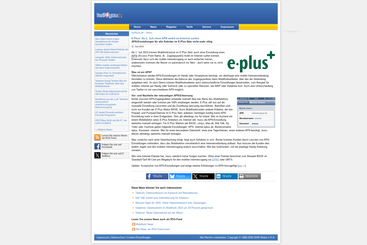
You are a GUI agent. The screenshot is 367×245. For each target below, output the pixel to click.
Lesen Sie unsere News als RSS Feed (114, 136)
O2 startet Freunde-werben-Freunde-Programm (109, 113)
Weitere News (105, 129)
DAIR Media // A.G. (264, 237)
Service (206, 26)
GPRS (215, 159)
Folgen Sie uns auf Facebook (112, 145)
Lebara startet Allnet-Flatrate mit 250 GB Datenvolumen (111, 50)
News (153, 26)
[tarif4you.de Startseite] (109, 15)
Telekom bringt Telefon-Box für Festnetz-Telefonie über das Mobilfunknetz (111, 83)
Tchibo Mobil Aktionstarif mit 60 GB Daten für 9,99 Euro (111, 92)
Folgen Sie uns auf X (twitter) (113, 154)
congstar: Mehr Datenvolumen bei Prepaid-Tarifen (111, 58)
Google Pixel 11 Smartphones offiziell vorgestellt (110, 74)
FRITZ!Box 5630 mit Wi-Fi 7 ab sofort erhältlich (111, 121)
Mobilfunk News (144, 224)
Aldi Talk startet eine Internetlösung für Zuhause (161, 197)
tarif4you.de (138, 32)
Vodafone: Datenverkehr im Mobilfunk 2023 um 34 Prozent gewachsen (174, 207)
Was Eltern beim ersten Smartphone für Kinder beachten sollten (107, 42)
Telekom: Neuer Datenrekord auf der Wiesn (159, 212)
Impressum (227, 26)
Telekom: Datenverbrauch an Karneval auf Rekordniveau (166, 192)
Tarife (189, 26)
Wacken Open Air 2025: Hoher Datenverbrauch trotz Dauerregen (170, 202)
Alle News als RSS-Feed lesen (153, 229)
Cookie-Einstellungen (139, 237)
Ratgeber (171, 26)
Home (137, 26)
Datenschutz (118, 237)
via (240, 165)
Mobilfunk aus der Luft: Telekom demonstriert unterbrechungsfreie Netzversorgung (111, 103)
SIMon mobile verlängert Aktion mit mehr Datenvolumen (111, 66)
